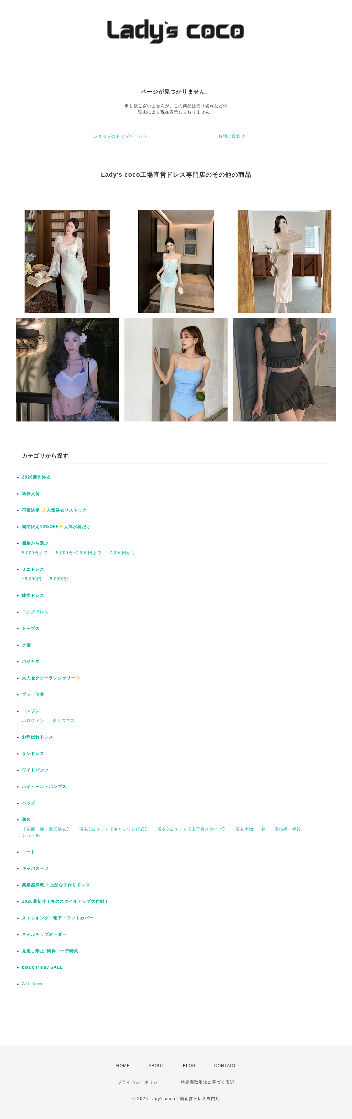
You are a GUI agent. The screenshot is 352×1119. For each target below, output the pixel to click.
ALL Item (32, 983)
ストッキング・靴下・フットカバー (58, 917)
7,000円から (122, 552)
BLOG (189, 1065)
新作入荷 (31, 493)
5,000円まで (35, 552)
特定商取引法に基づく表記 (207, 1082)
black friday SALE (42, 967)
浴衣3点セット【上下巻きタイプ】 (192, 829)
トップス (31, 628)
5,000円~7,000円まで (78, 552)
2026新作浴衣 (36, 477)
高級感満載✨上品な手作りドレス (56, 884)
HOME (123, 1065)
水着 (26, 645)
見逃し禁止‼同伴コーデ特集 (50, 950)
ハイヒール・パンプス (44, 786)
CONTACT (225, 1065)
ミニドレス (33, 569)
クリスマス (64, 720)
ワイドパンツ (35, 770)
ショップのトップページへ (120, 136)
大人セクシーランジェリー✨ (51, 678)
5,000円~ (59, 579)
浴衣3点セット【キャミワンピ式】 (114, 829)
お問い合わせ (231, 136)
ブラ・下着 (33, 694)
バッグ (28, 803)
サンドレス (33, 753)
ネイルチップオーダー (44, 934)
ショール (31, 835)
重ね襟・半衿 (287, 829)
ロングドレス (35, 612)
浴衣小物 (244, 829)
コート (28, 851)
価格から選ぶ (35, 543)
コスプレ (31, 711)
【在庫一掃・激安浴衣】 (46, 829)
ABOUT (156, 1065)
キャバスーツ (35, 868)
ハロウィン (33, 720)
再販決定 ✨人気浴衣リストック (54, 510)
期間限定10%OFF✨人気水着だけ (56, 526)
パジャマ (31, 661)
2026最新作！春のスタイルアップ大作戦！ (65, 901)
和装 (26, 819)
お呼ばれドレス (37, 737)
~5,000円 (32, 579)
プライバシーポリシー (140, 1082)
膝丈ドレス (33, 595)
